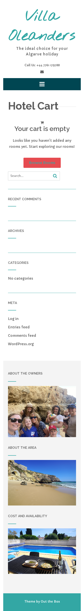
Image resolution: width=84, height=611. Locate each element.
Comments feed (22, 335)
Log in (13, 319)
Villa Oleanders (42, 26)
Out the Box (50, 601)
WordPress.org (21, 344)
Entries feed (19, 327)
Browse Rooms (42, 163)
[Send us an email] (42, 71)
